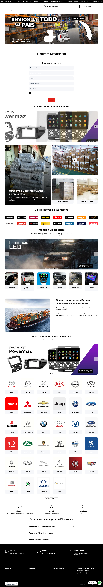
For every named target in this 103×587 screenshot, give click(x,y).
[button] (97, 6)
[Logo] (51, 6)
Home (6, 10)
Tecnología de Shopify (93, 584)
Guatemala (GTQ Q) (10, 584)
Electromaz (86, 584)
